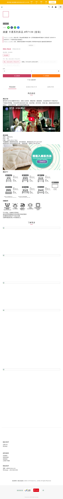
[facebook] (11, 27)
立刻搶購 (52, 2)
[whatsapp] (15, 27)
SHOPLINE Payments (34, 497)
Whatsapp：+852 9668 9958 (10, 470)
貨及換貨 (6, 457)
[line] (8, 27)
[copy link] (18, 27)
